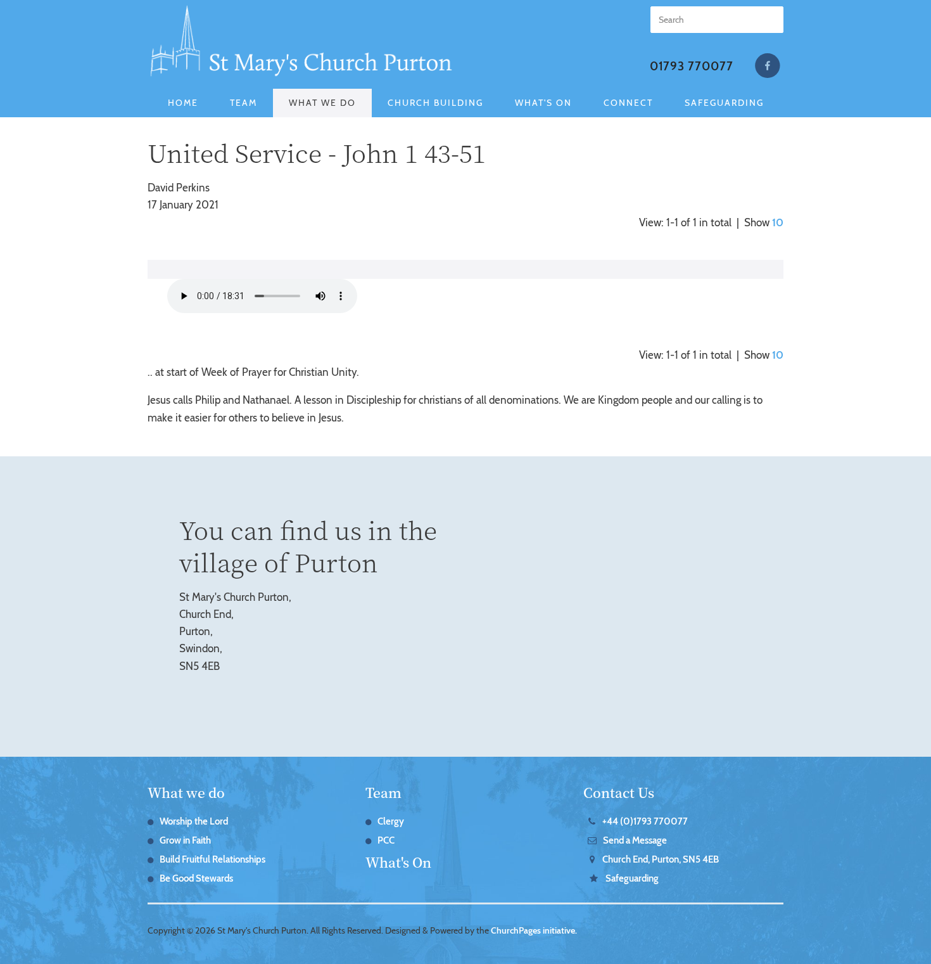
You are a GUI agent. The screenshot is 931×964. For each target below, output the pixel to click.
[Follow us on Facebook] (767, 66)
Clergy (390, 821)
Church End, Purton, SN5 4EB (660, 859)
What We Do (322, 102)
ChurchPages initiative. (534, 930)
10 (777, 222)
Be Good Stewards (196, 878)
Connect (628, 102)
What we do (186, 792)
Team (243, 102)
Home (183, 102)
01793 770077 (691, 66)
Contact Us (618, 792)
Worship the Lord (194, 821)
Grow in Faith (185, 840)
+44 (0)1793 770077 (645, 821)
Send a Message (635, 840)
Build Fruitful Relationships (212, 859)
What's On (543, 102)
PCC (386, 840)
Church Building (435, 102)
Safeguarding (724, 102)
